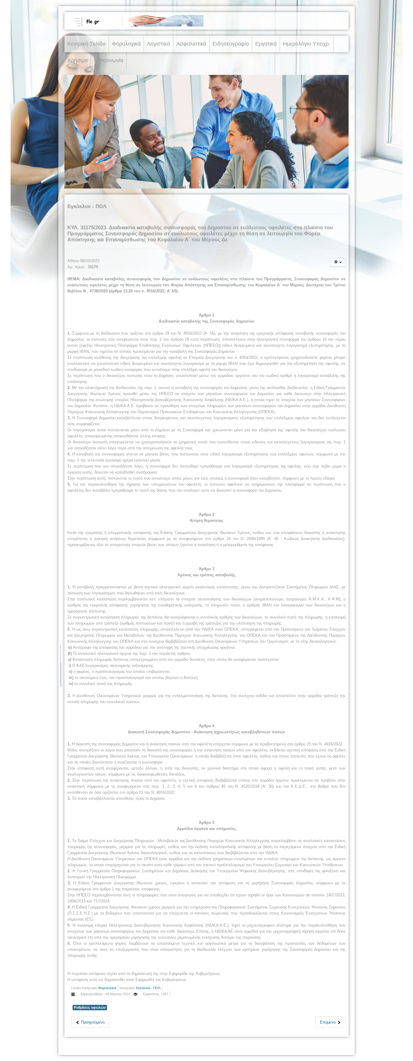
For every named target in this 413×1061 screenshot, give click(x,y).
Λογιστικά (158, 44)
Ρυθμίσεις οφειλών (90, 1007)
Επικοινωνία (108, 60)
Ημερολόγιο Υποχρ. (306, 44)
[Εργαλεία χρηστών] (338, 262)
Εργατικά (266, 44)
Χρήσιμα (77, 60)
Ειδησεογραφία (231, 44)
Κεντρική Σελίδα (86, 44)
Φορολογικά (126, 44)
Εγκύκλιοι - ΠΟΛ (148, 988)
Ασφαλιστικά (191, 44)
